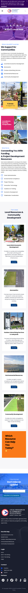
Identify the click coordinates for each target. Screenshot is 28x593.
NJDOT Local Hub (14, 29)
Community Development (14, 414)
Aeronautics (14, 290)
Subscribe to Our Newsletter (11, 495)
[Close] (27, 1)
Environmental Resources (14, 375)
